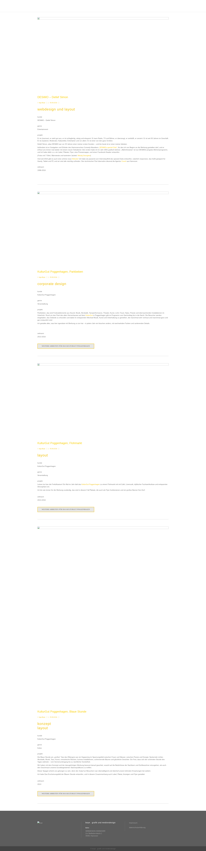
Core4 (124, 161)
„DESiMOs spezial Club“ (108, 147)
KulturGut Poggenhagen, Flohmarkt (59, 443)
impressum (133, 823)
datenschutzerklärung (137, 827)
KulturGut (89, 315)
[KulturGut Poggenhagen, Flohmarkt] (103, 400)
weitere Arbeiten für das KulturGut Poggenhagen (66, 346)
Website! (75, 159)
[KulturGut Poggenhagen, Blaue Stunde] (103, 616)
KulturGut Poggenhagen (91, 484)
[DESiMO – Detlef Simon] (103, 54)
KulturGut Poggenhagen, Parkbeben (60, 271)
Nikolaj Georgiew (84, 155)
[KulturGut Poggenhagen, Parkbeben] (103, 228)
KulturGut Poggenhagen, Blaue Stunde (61, 711)
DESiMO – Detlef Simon (52, 97)
